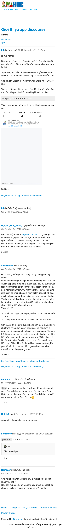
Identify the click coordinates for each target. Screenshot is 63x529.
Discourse (18, 519)
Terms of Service (49, 507)
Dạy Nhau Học (11, 9)
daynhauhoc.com (30, 234)
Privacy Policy (8, 513)
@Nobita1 (7, 439)
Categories (15, 507)
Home (4, 507)
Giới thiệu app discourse (23, 29)
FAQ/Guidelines (30, 507)
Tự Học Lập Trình (29, 9)
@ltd (4, 388)
